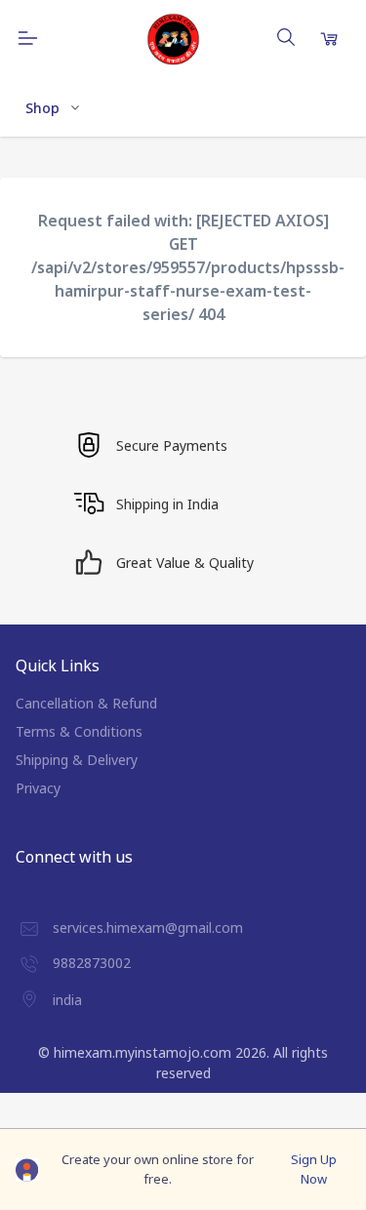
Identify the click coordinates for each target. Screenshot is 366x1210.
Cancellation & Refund (86, 703)
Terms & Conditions (79, 731)
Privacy (38, 788)
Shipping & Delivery (77, 759)
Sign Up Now (314, 1169)
